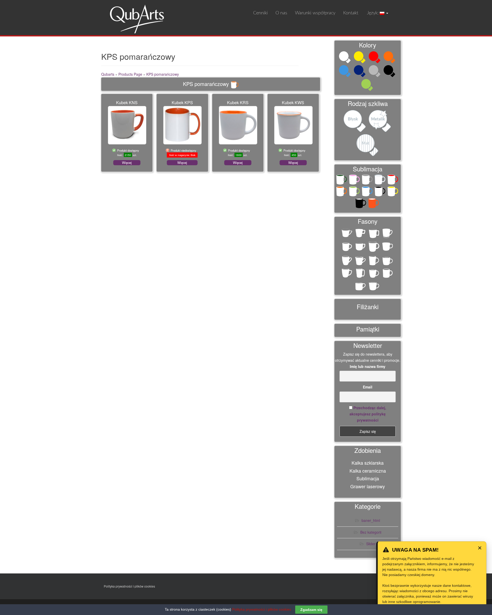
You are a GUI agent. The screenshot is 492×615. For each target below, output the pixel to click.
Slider (370, 543)
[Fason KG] (388, 261)
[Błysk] (355, 121)
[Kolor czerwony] (375, 57)
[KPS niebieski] (367, 192)
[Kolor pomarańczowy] (390, 57)
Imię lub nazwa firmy (367, 366)
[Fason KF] (374, 261)
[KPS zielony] (354, 192)
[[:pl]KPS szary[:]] (367, 180)
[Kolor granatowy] (360, 71)
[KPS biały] (380, 180)
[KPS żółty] (393, 192)
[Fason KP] (388, 273)
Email (367, 386)
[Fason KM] (374, 273)
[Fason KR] (361, 286)
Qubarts (107, 74)
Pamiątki (367, 328)
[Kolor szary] (375, 71)
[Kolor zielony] (367, 85)
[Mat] (367, 145)
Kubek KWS (293, 102)
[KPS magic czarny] (361, 204)
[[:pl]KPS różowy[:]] (354, 180)
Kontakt (350, 13)
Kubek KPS (182, 102)
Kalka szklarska (368, 462)
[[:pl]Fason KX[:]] (361, 247)
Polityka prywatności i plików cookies (129, 586)
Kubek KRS (238, 102)
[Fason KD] (361, 261)
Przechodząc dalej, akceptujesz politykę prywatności (368, 414)
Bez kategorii (370, 532)
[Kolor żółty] (360, 57)
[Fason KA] (374, 247)
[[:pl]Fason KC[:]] (347, 234)
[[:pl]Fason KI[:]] (361, 233)
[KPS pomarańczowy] (342, 192)
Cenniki (260, 13)
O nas (281, 13)
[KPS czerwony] (393, 180)
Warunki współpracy (315, 13)
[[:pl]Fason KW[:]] (347, 247)
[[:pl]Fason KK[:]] (374, 233)
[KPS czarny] (380, 192)
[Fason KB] (347, 261)
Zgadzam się (311, 610)
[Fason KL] (361, 273)
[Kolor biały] (345, 57)
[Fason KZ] (374, 286)
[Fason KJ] (347, 273)
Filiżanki (367, 306)
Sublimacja (367, 478)
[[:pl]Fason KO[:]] (388, 233)
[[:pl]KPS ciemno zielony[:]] (342, 180)
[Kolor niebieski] (345, 71)
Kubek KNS (127, 102)
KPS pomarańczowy (162, 74)
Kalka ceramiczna (368, 470)
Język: (373, 13)
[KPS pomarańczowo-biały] (374, 204)
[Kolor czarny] (390, 71)
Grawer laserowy (367, 486)
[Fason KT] (388, 248)
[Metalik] (380, 121)
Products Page (130, 74)
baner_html (371, 520)
